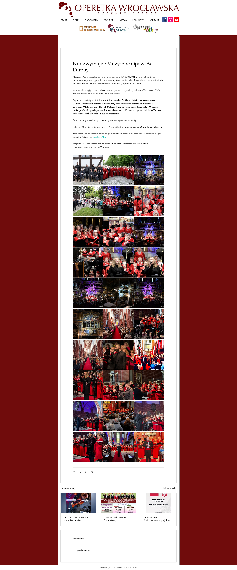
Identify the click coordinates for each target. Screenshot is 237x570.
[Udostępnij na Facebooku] (74, 471)
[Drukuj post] (92, 471)
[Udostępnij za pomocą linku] (86, 471)
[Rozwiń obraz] (88, 170)
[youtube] (176, 19)
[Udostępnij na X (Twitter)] (80, 471)
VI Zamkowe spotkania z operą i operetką (77, 519)
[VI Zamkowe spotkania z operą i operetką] (78, 503)
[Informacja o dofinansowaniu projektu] (158, 503)
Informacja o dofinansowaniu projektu (157, 519)
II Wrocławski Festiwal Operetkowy (115, 519)
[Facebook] (164, 19)
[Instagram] (170, 19)
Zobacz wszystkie (170, 488)
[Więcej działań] (162, 56)
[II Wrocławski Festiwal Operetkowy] (118, 503)
